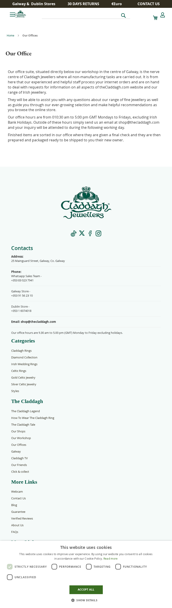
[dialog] (86, 574)
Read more (110, 558)
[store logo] (28, 14)
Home (11, 35)
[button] (118, 3)
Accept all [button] (86, 589)
